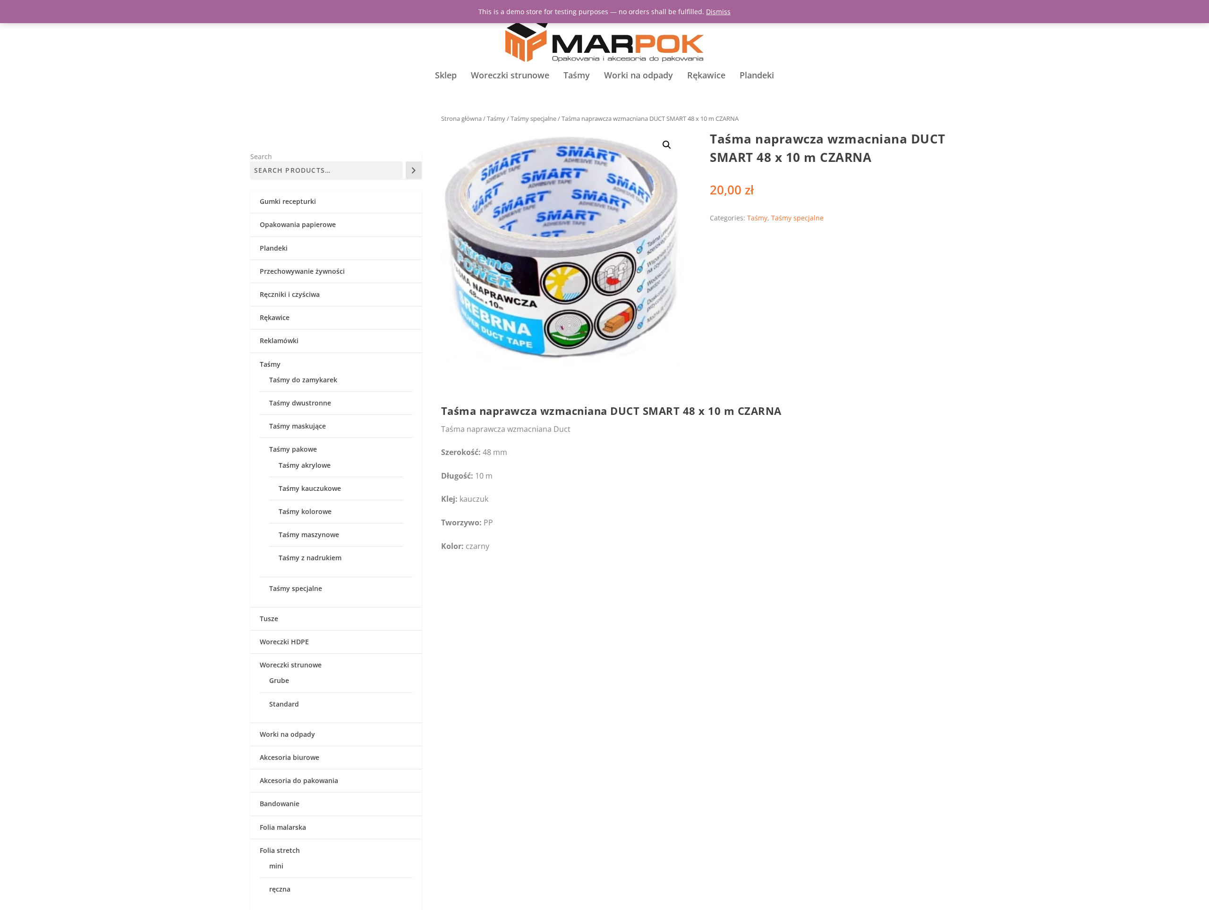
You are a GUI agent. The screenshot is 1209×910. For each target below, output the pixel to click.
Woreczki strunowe (510, 76)
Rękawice (706, 76)
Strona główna (461, 118)
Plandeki (757, 76)
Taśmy (576, 76)
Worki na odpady (638, 76)
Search (261, 156)
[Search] (414, 170)
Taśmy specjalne (533, 118)
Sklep (446, 76)
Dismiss (718, 11)
